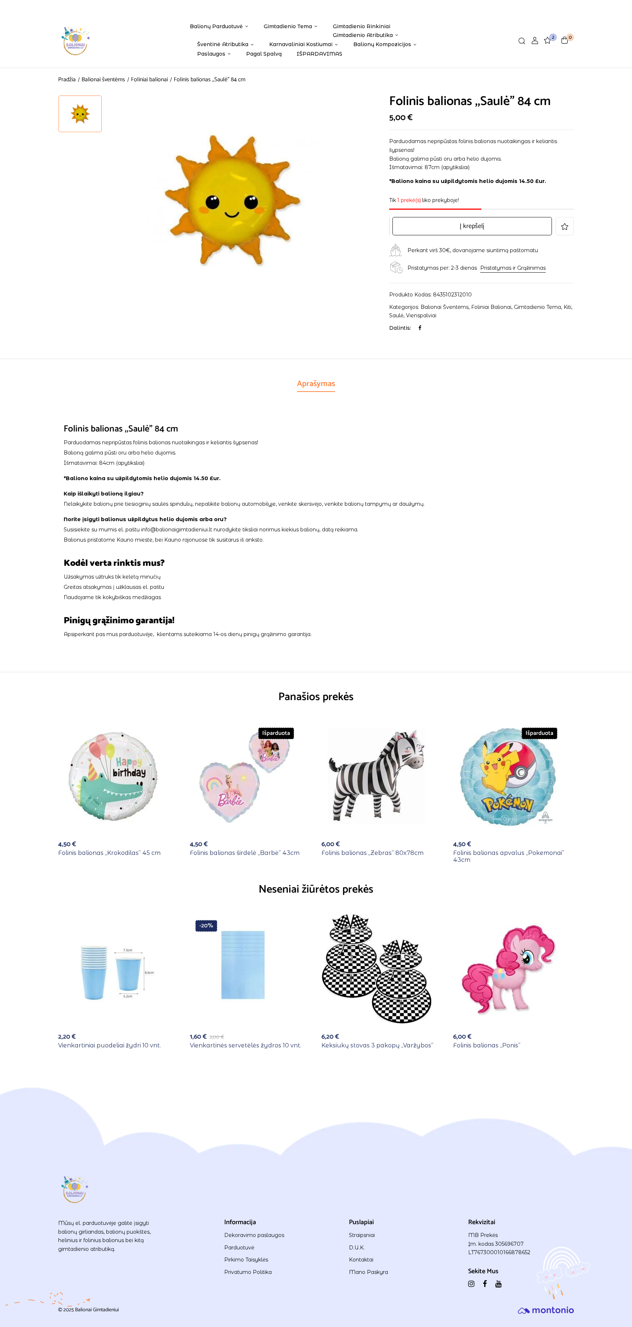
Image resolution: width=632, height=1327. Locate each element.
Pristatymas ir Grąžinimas (513, 268)
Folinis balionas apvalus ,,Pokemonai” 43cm (508, 856)
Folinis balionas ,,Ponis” (486, 1045)
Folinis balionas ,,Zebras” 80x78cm (372, 852)
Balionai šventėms (103, 80)
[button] (564, 40)
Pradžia (67, 80)
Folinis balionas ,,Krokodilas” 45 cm (109, 852)
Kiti (567, 307)
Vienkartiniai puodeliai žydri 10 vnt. (109, 1045)
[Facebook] (419, 328)
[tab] (316, 384)
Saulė (396, 315)
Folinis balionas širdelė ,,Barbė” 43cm (245, 852)
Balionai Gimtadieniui (97, 1310)
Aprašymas (316, 383)
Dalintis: (400, 328)
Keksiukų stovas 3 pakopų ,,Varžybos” (377, 1045)
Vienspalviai (421, 315)
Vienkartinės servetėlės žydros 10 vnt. (245, 1045)
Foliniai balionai (149, 80)
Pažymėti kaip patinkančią (565, 226)
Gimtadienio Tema (537, 307)
